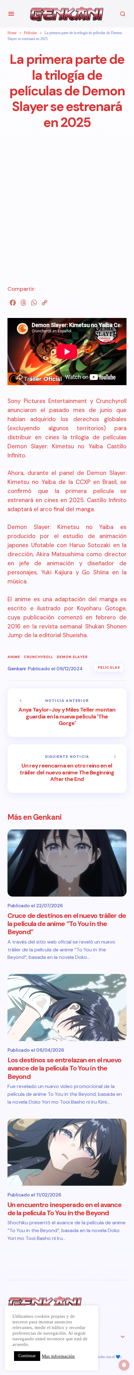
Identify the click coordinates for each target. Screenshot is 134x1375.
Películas (30, 33)
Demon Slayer (72, 657)
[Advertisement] (67, 217)
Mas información (58, 1356)
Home (12, 33)
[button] (11, 14)
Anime (14, 657)
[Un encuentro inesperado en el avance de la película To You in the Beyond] (67, 1152)
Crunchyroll (39, 657)
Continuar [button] (27, 1355)
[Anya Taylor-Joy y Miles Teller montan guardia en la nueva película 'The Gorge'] (67, 712)
